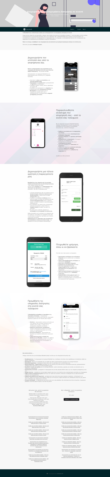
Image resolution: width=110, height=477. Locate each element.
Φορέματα (59, 473)
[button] (55, 38)
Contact (79, 29)
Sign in (84, 29)
